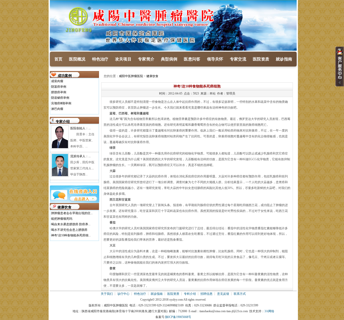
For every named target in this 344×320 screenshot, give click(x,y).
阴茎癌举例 (58, 86)
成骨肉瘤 (57, 81)
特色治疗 (100, 59)
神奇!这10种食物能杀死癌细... (71, 235)
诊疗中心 (123, 294)
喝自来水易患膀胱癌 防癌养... (70, 224)
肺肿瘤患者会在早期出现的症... (72, 213)
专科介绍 (190, 294)
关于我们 (107, 294)
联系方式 (240, 294)
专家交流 (238, 59)
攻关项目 (123, 59)
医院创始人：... (80, 128)
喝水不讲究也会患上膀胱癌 (69, 230)
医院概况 (77, 59)
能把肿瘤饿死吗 (61, 218)
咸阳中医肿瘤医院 (131, 76)
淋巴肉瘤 (57, 109)
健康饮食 (152, 76)
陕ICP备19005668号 (178, 317)
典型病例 (169, 59)
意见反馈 (223, 294)
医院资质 (261, 59)
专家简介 (146, 59)
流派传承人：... (80, 156)
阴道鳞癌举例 (60, 98)
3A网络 (269, 311)
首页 (58, 59)
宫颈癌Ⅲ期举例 (61, 103)
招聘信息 (206, 294)
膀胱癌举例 (58, 92)
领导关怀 (215, 59)
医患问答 (192, 59)
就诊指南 (284, 59)
